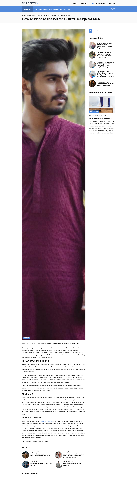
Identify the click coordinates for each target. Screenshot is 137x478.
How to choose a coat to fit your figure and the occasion (40, 455)
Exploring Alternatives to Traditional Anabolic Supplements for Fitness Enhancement (105, 55)
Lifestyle (84, 3)
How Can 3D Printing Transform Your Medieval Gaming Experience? (105, 83)
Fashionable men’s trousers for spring (41, 464)
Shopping (112, 3)
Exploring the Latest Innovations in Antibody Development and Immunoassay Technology (106, 74)
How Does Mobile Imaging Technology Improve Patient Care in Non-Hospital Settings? (105, 64)
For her (75, 3)
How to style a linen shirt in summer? (72, 464)
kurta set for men (46, 421)
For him (91, 3)
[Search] (90, 31)
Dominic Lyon (41, 343)
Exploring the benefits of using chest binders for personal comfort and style (73, 455)
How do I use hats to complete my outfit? (48, 9)
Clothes (26, 337)
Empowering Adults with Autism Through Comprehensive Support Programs (105, 45)
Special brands (101, 3)
